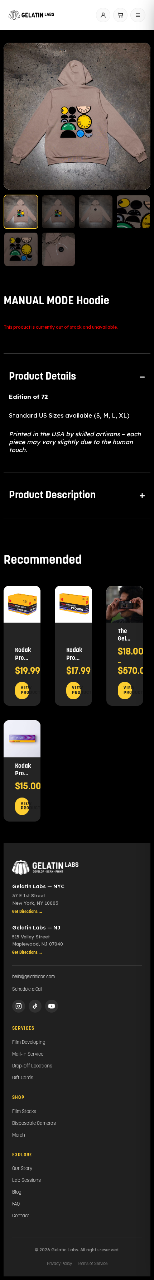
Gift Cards (22, 1078)
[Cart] (120, 15)
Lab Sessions (26, 1180)
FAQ (16, 1204)
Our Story (22, 1168)
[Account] (103, 15)
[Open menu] (137, 15)
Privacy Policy (59, 1264)
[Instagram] (18, 1006)
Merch (18, 1135)
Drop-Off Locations (32, 1066)
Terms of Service (92, 1264)
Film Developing (28, 1042)
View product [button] (25, 690)
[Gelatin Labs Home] (77, 867)
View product (128, 690)
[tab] (77, 376)
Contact (20, 1216)
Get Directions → (27, 912)
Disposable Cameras (34, 1123)
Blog (16, 1192)
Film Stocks (24, 1111)
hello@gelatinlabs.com (33, 977)
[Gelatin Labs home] (31, 15)
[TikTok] (35, 1006)
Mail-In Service (27, 1054)
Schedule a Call (27, 989)
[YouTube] (51, 1006)
